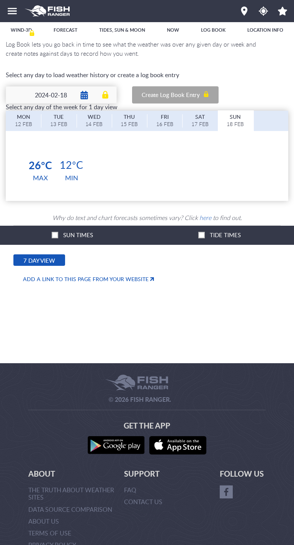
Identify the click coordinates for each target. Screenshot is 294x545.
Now (173, 30)
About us (43, 521)
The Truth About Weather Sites (71, 493)
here (205, 217)
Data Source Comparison (70, 509)
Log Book (213, 30)
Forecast (65, 30)
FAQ (130, 490)
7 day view (39, 260)
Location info (265, 30)
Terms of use (49, 533)
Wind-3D (21, 30)
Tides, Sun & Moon (122, 30)
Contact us (143, 502)
